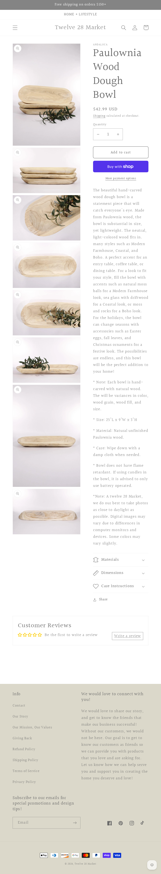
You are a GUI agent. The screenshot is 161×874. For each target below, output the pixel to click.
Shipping (99, 116)
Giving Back (22, 738)
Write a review (127, 636)
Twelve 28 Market (85, 864)
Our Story (20, 716)
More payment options (120, 178)
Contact (19, 705)
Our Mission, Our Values (32, 727)
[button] (15, 27)
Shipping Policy (25, 760)
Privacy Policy (24, 782)
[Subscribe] (74, 823)
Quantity (99, 124)
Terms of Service (26, 771)
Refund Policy (24, 749)
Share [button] (103, 599)
